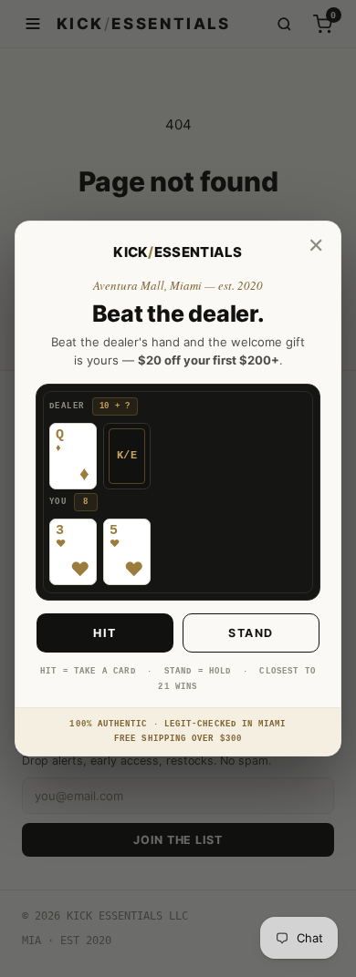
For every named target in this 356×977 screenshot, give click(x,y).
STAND (251, 633)
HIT (105, 633)
